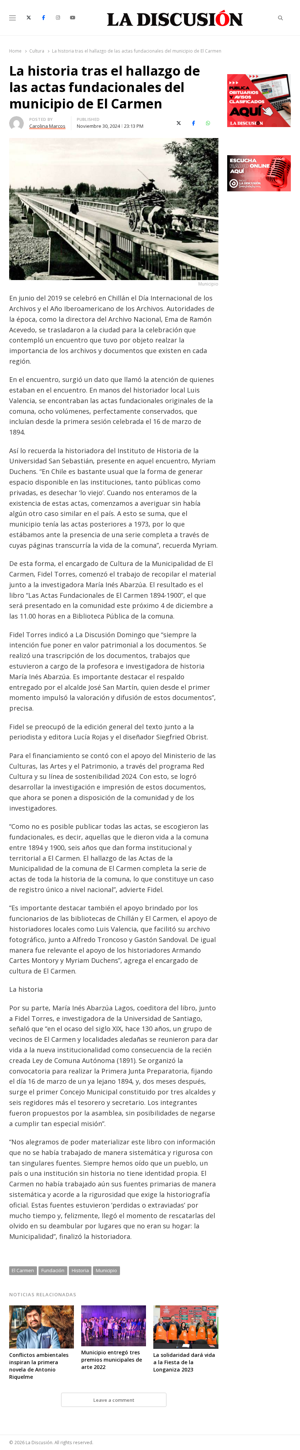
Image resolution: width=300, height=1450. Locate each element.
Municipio (106, 1270)
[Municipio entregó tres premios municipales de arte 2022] (113, 1309)
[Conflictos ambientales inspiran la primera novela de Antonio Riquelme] (41, 1309)
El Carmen (23, 1270)
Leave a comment (113, 1400)
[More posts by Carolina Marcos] (16, 120)
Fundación (52, 1270)
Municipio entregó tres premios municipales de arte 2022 (111, 1359)
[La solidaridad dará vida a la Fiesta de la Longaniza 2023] (185, 1309)
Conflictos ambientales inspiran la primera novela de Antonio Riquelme (38, 1365)
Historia (80, 1270)
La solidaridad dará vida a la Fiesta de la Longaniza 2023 (184, 1362)
